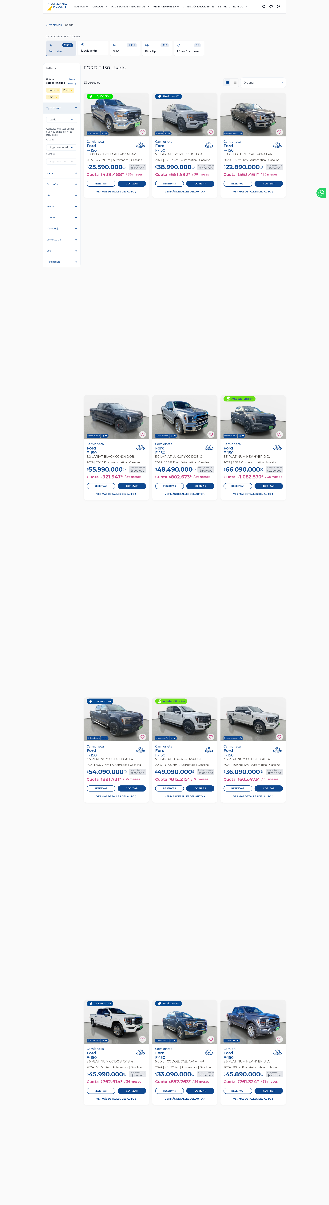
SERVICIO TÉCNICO (231, 6)
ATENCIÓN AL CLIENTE (199, 6)
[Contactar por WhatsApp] (321, 193)
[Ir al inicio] (57, 6)
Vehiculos (55, 25)
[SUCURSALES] (278, 6)
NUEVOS (79, 6)
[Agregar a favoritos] (142, 132)
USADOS (98, 6)
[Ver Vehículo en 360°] (140, 145)
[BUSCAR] (263, 6)
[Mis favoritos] (271, 6)
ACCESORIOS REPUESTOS (128, 6)
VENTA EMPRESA (164, 6)
